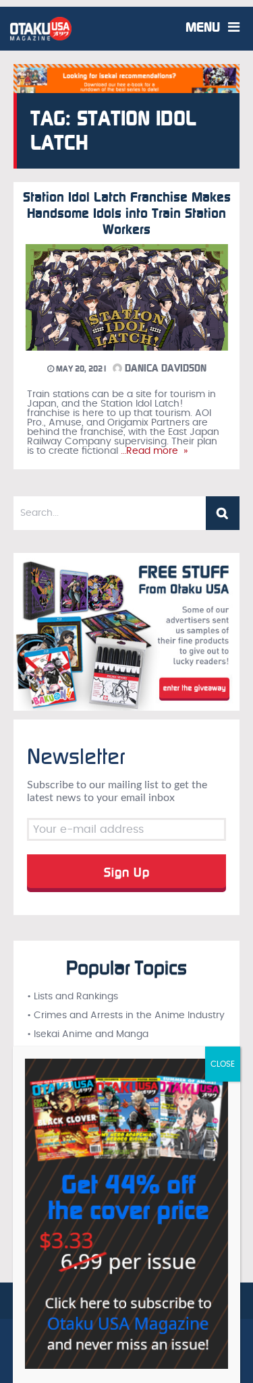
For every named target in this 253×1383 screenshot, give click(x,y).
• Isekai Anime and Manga (87, 1034)
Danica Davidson (164, 368)
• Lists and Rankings (72, 996)
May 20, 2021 (80, 369)
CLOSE (222, 1064)
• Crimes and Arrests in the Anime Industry (126, 1015)
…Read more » (153, 451)
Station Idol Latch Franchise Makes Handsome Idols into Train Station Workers (127, 213)
